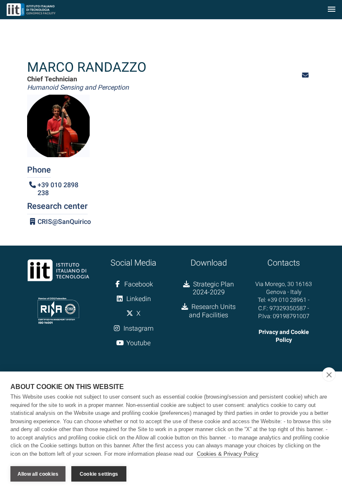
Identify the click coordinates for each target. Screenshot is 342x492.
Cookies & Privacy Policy (228, 454)
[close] (329, 374)
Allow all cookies (38, 474)
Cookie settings (99, 474)
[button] (305, 75)
